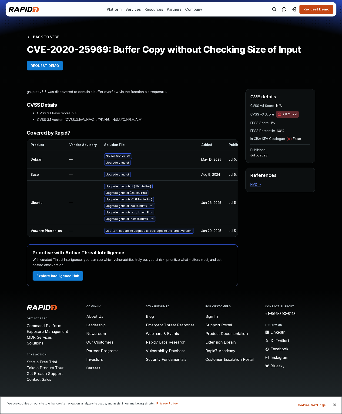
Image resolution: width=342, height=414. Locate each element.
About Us (94, 316)
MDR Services (39, 337)
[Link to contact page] (284, 9)
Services (133, 9)
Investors (94, 359)
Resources (153, 9)
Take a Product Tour (45, 367)
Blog (150, 316)
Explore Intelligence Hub (58, 276)
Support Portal (218, 325)
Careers (93, 368)
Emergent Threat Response (170, 325)
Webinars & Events (162, 333)
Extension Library (220, 342)
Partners (174, 9)
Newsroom (96, 333)
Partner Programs (102, 350)
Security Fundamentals (166, 359)
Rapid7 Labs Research (165, 342)
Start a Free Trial (42, 362)
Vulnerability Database (165, 350)
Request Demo (316, 9)
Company (193, 9)
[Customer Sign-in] (294, 9)
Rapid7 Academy (220, 350)
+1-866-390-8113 (280, 313)
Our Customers (99, 342)
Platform (114, 9)
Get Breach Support (45, 373)
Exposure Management (47, 331)
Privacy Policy (167, 403)
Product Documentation (226, 333)
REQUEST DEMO (45, 65)
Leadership (96, 325)
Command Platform (44, 325)
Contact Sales (39, 379)
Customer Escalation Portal (229, 359)
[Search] (274, 9)
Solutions (35, 343)
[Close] (334, 405)
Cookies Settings (311, 405)
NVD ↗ (255, 184)
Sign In (211, 316)
